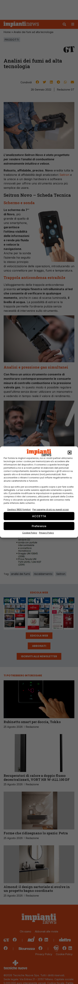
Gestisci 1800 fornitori (19, 509)
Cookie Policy (29, 532)
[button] (69, 452)
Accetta (39, 516)
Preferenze (39, 526)
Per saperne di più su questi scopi (50, 509)
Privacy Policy (46, 532)
